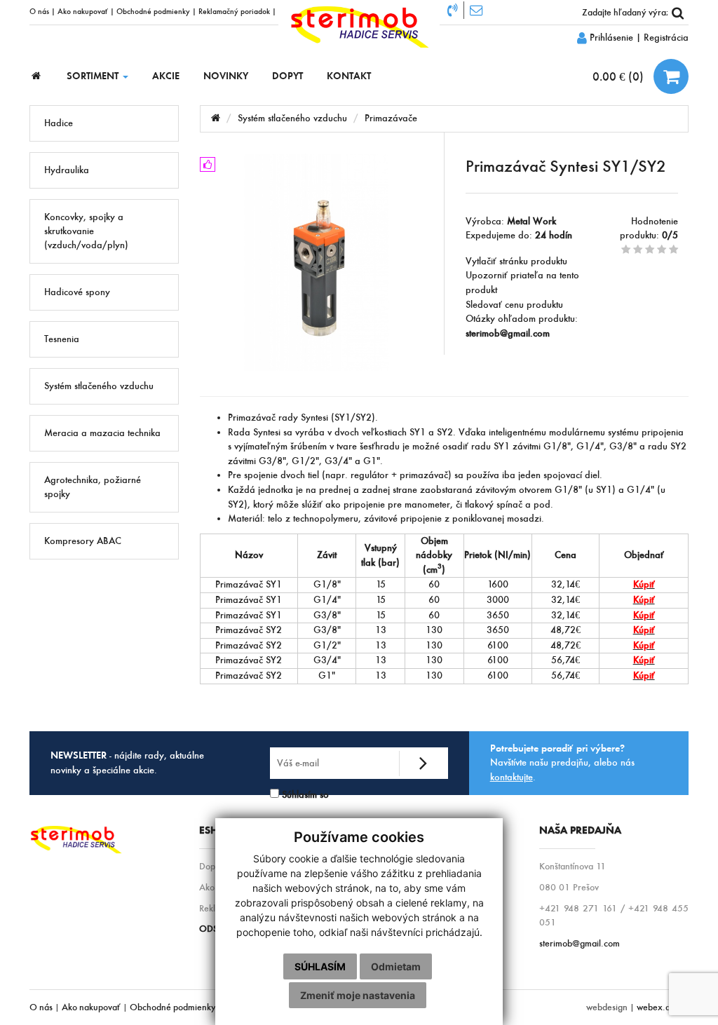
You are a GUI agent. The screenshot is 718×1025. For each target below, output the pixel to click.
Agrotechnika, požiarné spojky (92, 487)
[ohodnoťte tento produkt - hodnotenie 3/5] (649, 250)
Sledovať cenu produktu (514, 305)
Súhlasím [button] (320, 966)
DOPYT (287, 76)
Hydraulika (66, 170)
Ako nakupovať (82, 11)
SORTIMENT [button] (94, 76)
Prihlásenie (610, 37)
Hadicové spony (77, 292)
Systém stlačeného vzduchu (99, 386)
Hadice (58, 123)
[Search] (678, 12)
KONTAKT (349, 76)
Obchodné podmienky (153, 11)
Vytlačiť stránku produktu (516, 261)
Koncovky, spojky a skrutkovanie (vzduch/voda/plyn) (86, 231)
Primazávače (391, 118)
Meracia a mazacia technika (102, 433)
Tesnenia (61, 339)
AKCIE (166, 76)
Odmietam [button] (396, 966)
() (619, 76)
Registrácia (666, 37)
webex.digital (663, 1007)
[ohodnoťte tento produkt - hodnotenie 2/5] (637, 250)
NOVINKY (225, 76)
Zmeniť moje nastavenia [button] (357, 995)
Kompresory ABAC (82, 541)
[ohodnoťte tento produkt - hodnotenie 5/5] (673, 250)
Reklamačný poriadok (234, 11)
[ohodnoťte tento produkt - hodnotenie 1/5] (625, 250)
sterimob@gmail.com (579, 943)
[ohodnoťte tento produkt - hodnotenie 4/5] (661, 250)
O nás (39, 11)
